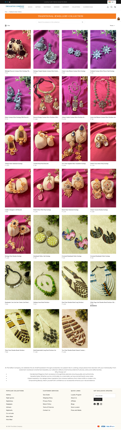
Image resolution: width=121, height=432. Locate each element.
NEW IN (30, 7)
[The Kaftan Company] (15, 6)
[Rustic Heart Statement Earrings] (75, 188)
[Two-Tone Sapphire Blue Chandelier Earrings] (75, 142)
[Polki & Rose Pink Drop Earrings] (46, 188)
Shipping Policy (48, 398)
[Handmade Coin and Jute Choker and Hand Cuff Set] (18, 280)
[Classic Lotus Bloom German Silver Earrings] (75, 49)
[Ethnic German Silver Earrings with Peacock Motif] (18, 95)
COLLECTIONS (76, 7)
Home (6, 11)
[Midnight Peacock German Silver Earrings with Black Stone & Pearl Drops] (18, 49)
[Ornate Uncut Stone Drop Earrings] (103, 142)
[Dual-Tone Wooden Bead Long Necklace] (75, 280)
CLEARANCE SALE (88, 7)
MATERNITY (66, 7)
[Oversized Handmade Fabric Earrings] (75, 234)
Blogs (72, 404)
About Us (74, 398)
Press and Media (76, 410)
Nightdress (9, 401)
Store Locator (75, 407)
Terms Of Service (48, 407)
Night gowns (10, 398)
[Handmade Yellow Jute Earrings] (46, 234)
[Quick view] (28, 65)
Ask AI (108, 423)
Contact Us (46, 410)
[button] (93, 305)
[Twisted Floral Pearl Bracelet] (46, 142)
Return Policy (47, 404)
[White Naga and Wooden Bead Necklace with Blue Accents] (103, 280)
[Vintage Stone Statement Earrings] (18, 142)
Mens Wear (9, 416)
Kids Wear (9, 419)
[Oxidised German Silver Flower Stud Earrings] (103, 49)
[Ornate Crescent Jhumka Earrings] (103, 188)
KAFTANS (37, 7)
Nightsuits (9, 410)
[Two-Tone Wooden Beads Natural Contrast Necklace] (75, 328)
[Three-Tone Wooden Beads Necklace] (18, 328)
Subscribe (98, 399)
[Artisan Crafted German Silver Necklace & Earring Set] (75, 95)
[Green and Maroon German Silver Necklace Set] (103, 95)
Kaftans (8, 395)
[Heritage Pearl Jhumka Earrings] (18, 234)
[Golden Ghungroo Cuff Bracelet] (18, 188)
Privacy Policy (47, 401)
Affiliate (73, 401)
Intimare (8, 407)
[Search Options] (83, 22)
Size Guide (46, 395)
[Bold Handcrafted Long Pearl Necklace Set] (46, 328)
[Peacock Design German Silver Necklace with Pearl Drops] (46, 95)
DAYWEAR (56, 7)
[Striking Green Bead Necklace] (46, 280)
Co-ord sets (10, 413)
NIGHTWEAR (47, 7)
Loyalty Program (76, 395)
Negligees (9, 404)
